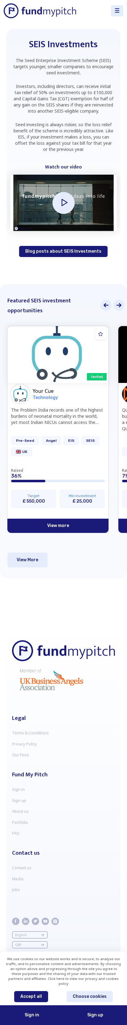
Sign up (19, 800)
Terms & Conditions (30, 733)
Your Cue (43, 391)
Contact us (21, 867)
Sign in (18, 789)
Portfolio (20, 822)
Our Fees (20, 754)
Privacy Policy (24, 744)
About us (20, 811)
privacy (91, 978)
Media (17, 879)
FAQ (15, 833)
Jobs (16, 889)
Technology (45, 397)
